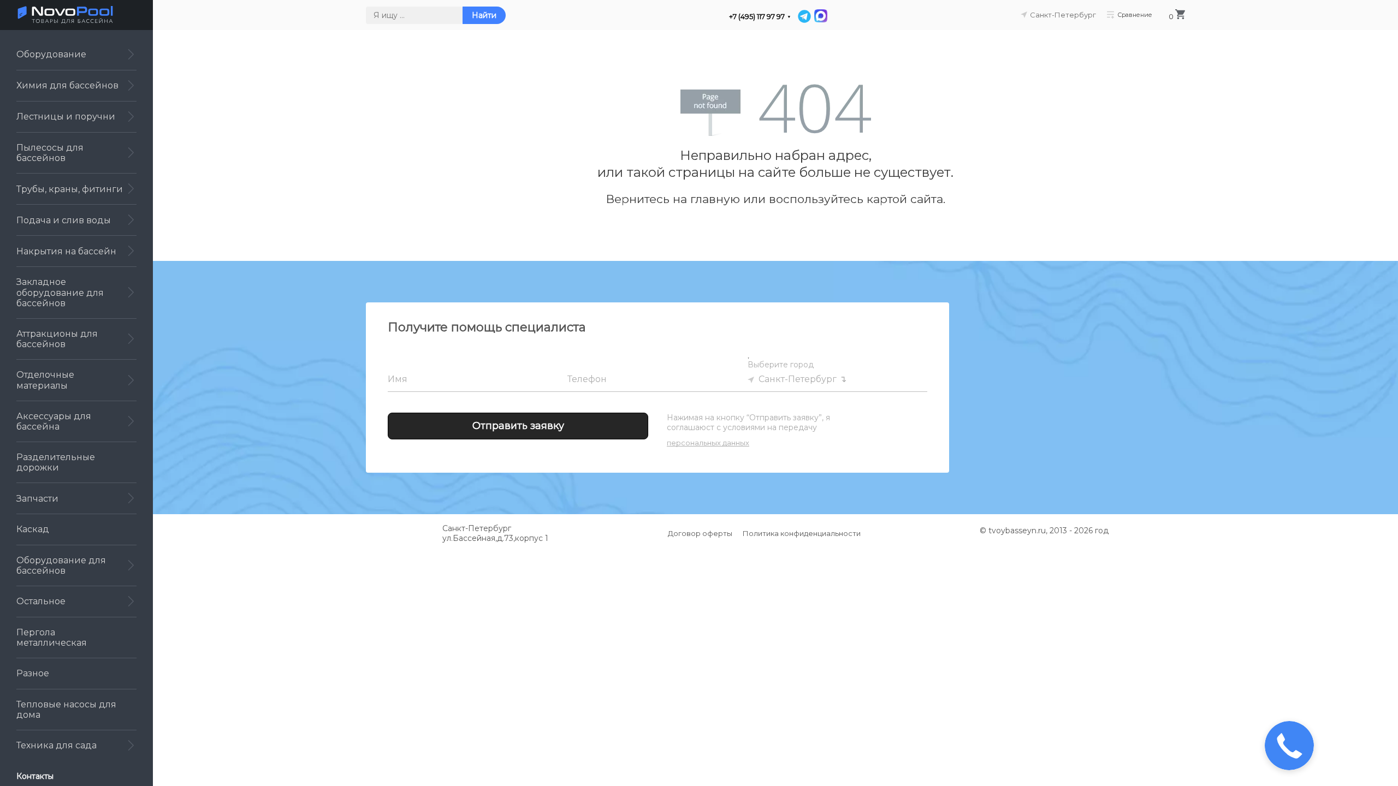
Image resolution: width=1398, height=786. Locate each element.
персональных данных (708, 442)
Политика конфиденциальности (802, 533)
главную (715, 199)
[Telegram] (804, 16)
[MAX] (820, 16)
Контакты (35, 776)
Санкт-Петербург (798, 379)
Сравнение (1134, 14)
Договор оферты (700, 533)
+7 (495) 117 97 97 (757, 17)
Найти (484, 15)
